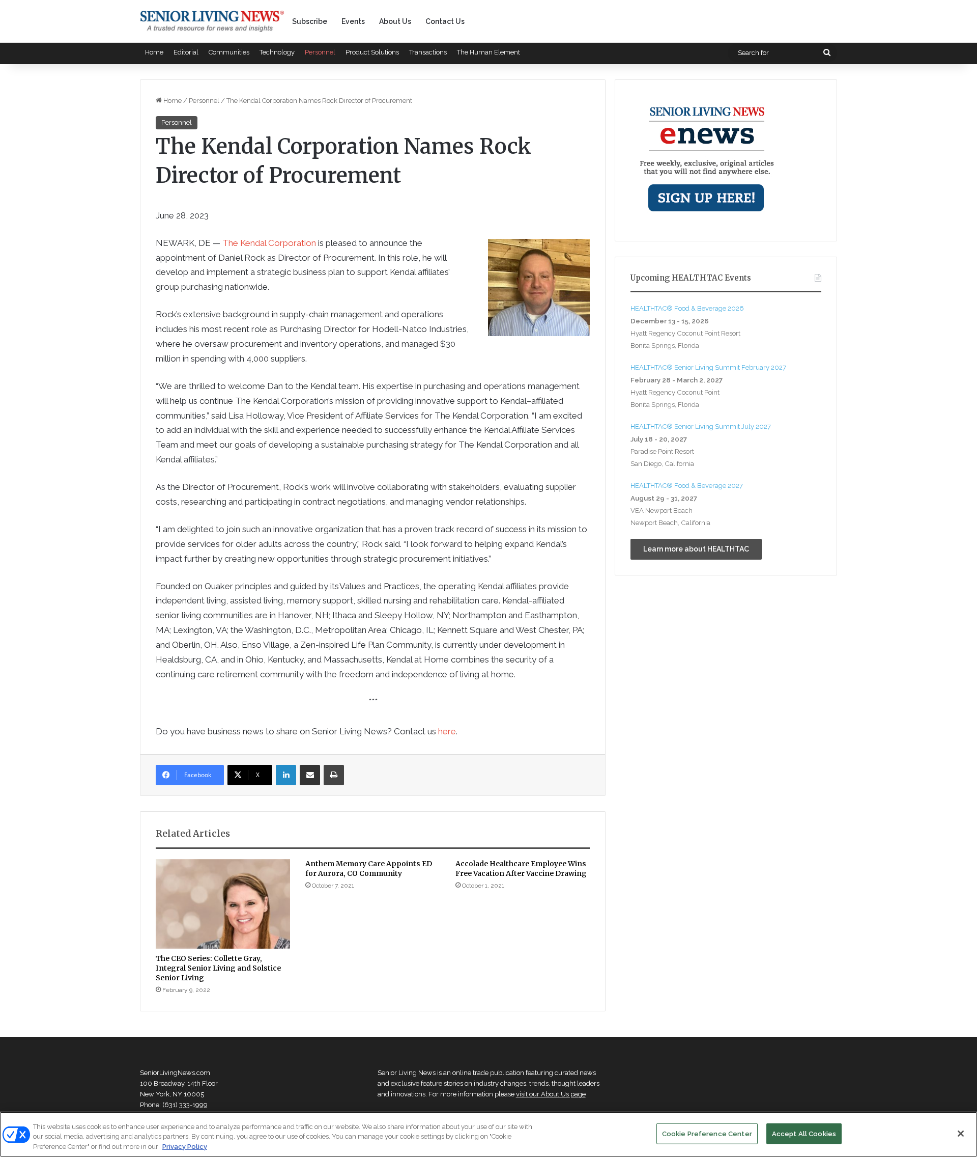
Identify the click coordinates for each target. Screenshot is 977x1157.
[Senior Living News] (212, 21)
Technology (277, 52)
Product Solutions (372, 52)
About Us (395, 21)
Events (353, 21)
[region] (488, 1134)
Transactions (428, 52)
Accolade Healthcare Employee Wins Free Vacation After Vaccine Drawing (521, 868)
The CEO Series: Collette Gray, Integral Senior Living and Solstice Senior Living (218, 968)
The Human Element (488, 52)
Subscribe (309, 21)
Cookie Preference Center (707, 1133)
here (447, 731)
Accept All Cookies (804, 1133)
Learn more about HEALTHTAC (696, 549)
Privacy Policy (184, 1146)
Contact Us (445, 21)
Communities (229, 52)
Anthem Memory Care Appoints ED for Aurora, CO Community (368, 868)
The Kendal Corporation (269, 243)
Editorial (186, 52)
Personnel (320, 52)
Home (154, 52)
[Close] (961, 1133)
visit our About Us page (551, 1094)
